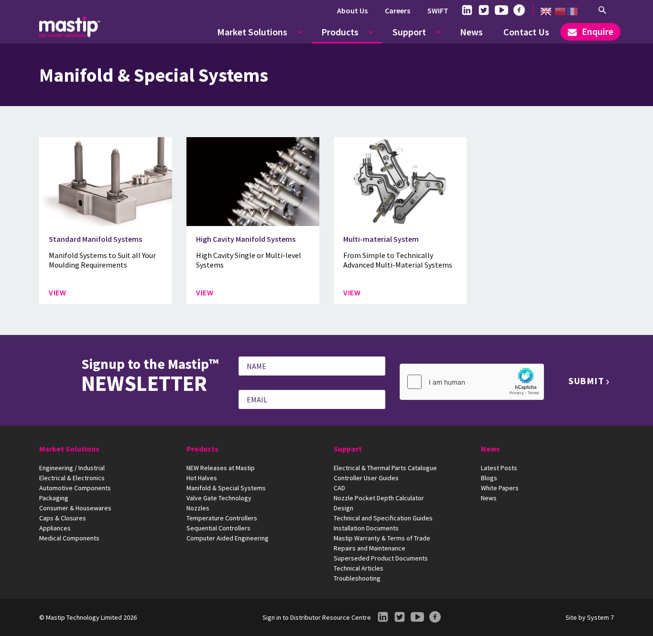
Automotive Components (75, 488)
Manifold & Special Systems (226, 488)
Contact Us (526, 32)
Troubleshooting (357, 578)
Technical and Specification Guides (383, 518)
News (471, 32)
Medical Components (69, 538)
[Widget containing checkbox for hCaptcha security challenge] (472, 382)
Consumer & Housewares (75, 508)
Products (340, 32)
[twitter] (483, 10)
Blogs (489, 478)
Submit (586, 381)
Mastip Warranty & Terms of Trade (382, 538)
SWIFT (437, 10)
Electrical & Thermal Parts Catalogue (385, 468)
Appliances (55, 528)
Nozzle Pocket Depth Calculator (379, 498)
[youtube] (501, 10)
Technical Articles (358, 568)
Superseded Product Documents (381, 558)
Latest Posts (499, 468)
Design (343, 508)
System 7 (600, 617)
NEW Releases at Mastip (220, 468)
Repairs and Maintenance (369, 548)
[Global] (546, 11)
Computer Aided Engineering (227, 538)
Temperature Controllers (221, 518)
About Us (352, 10)
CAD (339, 488)
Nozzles (197, 508)
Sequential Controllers (218, 528)
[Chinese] (560, 11)
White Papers (500, 488)
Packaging (53, 498)
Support (409, 32)
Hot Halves (201, 478)
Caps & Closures (62, 518)
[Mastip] (69, 26)
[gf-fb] (519, 10)
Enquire (596, 31)
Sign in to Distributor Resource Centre (316, 617)
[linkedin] (467, 10)
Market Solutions (252, 32)
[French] (572, 11)
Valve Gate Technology (218, 498)
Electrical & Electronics (72, 478)
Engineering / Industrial (72, 468)
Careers (397, 10)
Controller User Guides (366, 478)
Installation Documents (366, 528)
